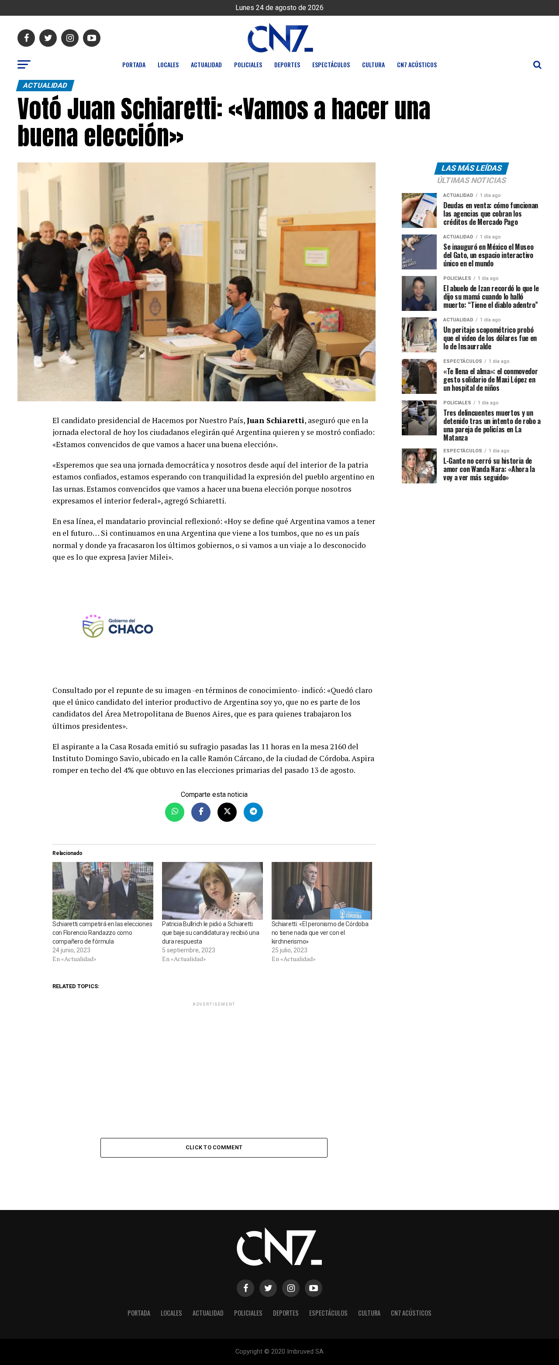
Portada (133, 64)
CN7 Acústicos (417, 64)
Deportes (287, 64)
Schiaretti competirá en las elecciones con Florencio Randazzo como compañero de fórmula (102, 932)
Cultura (373, 64)
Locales (168, 64)
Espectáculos (331, 64)
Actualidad (206, 64)
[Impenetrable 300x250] (214, 628)
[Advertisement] (214, 1069)
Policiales (248, 64)
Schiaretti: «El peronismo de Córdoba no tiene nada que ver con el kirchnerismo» (320, 932)
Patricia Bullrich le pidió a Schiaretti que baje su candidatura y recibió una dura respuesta (210, 932)
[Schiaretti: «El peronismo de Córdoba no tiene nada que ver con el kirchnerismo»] (322, 891)
